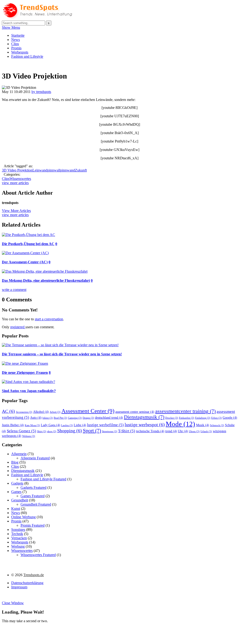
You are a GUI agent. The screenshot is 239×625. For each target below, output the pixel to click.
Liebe (80, 425)
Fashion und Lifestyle (27, 56)
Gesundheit (19, 500)
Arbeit (55, 412)
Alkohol (41, 412)
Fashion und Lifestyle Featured (43, 479)
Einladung (202, 418)
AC (8, 411)
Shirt (41, 431)
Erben (216, 418)
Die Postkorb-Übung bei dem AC (28, 244)
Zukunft (81, 170)
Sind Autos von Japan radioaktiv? (29, 391)
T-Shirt (126, 431)
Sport (92, 430)
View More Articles (16, 211)
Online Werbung (23, 517)
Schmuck (217, 425)
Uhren (194, 431)
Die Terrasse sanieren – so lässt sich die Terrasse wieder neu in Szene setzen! (62, 354)
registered (17, 327)
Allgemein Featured (35, 458)
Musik (202, 425)
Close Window (13, 603)
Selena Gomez (21, 431)
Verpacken (19, 538)
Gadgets (17, 483)
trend (171, 431)
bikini (47, 418)
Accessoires (24, 412)
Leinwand (39, 170)
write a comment (14, 290)
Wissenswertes (20, 179)
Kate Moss (32, 425)
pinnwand (67, 170)
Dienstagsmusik (144, 417)
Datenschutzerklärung (27, 583)
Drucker (171, 418)
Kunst (15, 509)
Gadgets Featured (33, 487)
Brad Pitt (60, 418)
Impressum (19, 587)
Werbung (18, 546)
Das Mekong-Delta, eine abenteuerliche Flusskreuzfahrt (46, 280)
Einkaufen (186, 418)
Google (230, 417)
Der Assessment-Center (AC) (25, 262)
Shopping (69, 430)
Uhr (183, 431)
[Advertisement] (87, 64)
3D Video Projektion (17, 170)
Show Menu (11, 27)
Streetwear (109, 431)
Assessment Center (87, 410)
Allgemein (19, 454)
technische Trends (150, 431)
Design (88, 418)
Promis (16, 48)
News (15, 40)
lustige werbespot (145, 424)
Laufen (67, 425)
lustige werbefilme (105, 425)
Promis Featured (33, 525)
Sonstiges (18, 530)
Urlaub (206, 431)
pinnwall (53, 170)
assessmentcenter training (185, 411)
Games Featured (33, 496)
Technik (17, 534)
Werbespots (19, 52)
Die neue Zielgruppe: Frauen (25, 373)
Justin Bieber (13, 425)
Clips (15, 44)
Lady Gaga (50, 425)
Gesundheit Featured (36, 504)
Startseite (18, 35)
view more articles (15, 183)
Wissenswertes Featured (38, 555)
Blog (14, 462)
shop (51, 431)
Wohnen (28, 436)
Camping (75, 418)
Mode (180, 424)
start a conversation (49, 319)
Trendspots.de (33, 575)
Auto (36, 417)
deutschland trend (109, 417)
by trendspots (41, 92)
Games (16, 492)
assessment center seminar (134, 412)
